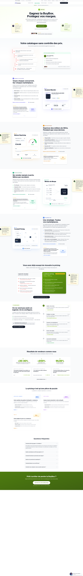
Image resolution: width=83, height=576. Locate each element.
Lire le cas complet (19, 112)
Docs (60, 0)
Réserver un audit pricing (18, 326)
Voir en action (31, 102)
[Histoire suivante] (35, 114)
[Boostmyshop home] (18, 3)
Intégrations (53, 0)
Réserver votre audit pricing (42, 482)
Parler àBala (78, 95)
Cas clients (45, 0)
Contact (42, 0)
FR (67, 0)
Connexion (63, 0)
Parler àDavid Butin (5, 142)
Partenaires (57, 0)
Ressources (49, 0)
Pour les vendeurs (17, 0)
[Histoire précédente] (13, 114)
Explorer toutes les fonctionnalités (19, 102)
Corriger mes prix (41, 26)
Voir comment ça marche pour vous (41, 296)
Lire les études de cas (41, 379)
